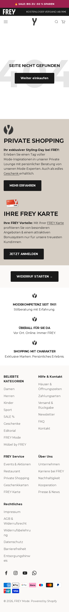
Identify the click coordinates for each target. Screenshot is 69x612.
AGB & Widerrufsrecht (15, 521)
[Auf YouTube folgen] (24, 572)
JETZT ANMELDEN (24, 254)
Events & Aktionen (17, 464)
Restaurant (12, 471)
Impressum (12, 512)
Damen (9, 389)
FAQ (41, 421)
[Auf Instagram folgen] (15, 572)
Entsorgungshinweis (17, 558)
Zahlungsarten (49, 396)
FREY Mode (12, 437)
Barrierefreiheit (15, 549)
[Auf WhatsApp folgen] (34, 572)
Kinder (8, 403)
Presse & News (49, 492)
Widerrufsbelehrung (17, 533)
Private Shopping (16, 478)
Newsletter (46, 414)
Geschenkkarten (16, 485)
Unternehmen (49, 464)
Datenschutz (13, 542)
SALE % (9, 416)
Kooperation (47, 485)
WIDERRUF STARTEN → (35, 276)
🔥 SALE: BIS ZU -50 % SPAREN (34, 3)
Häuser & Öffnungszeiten (50, 386)
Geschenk (11, 173)
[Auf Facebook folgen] (6, 572)
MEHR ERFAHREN (23, 185)
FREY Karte (55, 223)
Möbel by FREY (15, 444)
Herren (9, 396)
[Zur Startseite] (9, 11)
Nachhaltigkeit (49, 478)
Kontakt (44, 428)
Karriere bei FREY (51, 471)
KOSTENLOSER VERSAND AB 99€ (46, 11)
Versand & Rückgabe (46, 405)
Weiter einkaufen (34, 78)
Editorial (10, 430)
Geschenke (12, 423)
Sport (8, 410)
